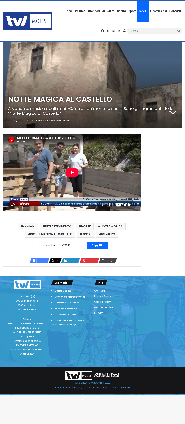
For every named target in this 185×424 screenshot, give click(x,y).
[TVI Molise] (27, 21)
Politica (80, 11)
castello (29, 226)
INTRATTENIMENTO (58, 226)
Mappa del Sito (103, 307)
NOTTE (86, 226)
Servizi (143, 11)
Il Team (98, 313)
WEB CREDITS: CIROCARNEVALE (92, 382)
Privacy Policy (102, 296)
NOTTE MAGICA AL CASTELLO (51, 234)
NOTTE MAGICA (112, 226)
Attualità (108, 11)
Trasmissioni (158, 11)
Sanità (121, 11)
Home (69, 11)
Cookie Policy (102, 302)
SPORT (87, 234)
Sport (132, 11)
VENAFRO (108, 234)
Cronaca (94, 11)
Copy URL (97, 245)
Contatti (175, 11)
